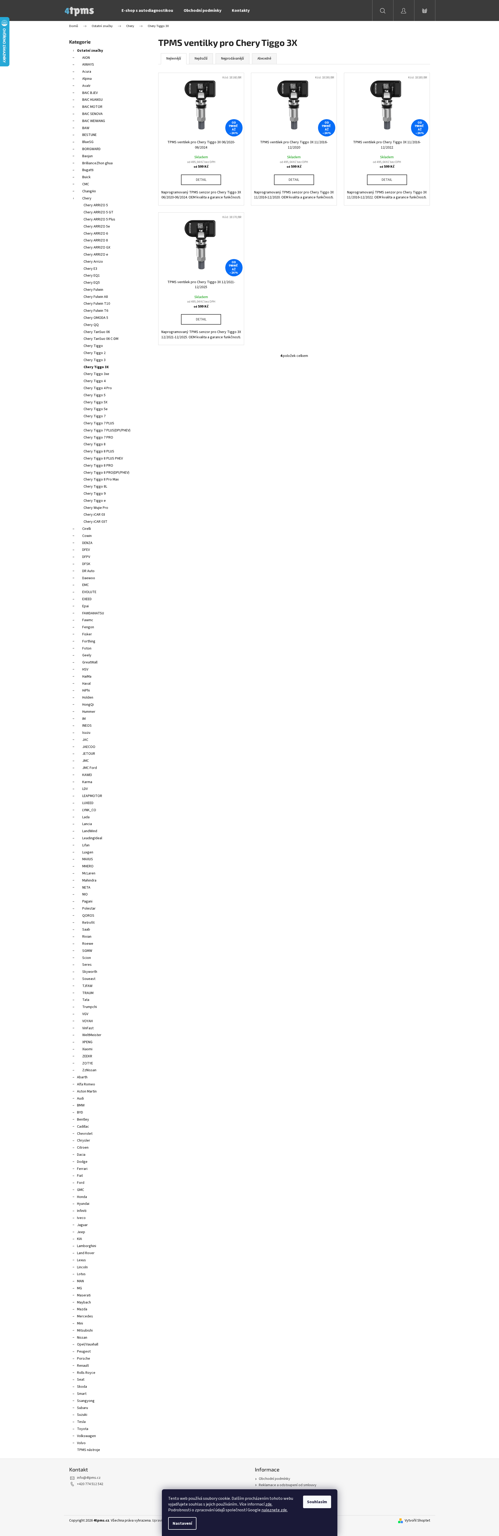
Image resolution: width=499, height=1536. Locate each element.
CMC (85, 184)
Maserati (84, 1295)
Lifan (86, 845)
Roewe (87, 943)
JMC (85, 760)
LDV (85, 788)
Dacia (81, 1154)
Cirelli (86, 528)
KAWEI (87, 775)
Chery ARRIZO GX (97, 247)
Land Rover (86, 1253)
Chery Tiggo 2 (95, 353)
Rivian (86, 936)
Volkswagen (86, 1436)
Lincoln (82, 1267)
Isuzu (86, 732)
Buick (86, 177)
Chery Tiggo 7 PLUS (99, 423)
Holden (87, 697)
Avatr (86, 85)
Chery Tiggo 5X (95, 402)
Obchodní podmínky (274, 1478)
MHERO (88, 866)
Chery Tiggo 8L (95, 486)
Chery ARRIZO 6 (96, 233)
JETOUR (88, 753)
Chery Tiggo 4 (95, 381)
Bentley (83, 1119)
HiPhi (86, 690)
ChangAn (89, 191)
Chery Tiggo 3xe (96, 374)
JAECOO (88, 746)
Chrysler (83, 1140)
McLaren (88, 873)
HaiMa (86, 676)
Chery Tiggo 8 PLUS (99, 451)
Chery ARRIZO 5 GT (98, 212)
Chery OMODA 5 (96, 317)
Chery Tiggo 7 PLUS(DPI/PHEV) (107, 430)
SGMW (87, 950)
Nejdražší (201, 58)
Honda (82, 1197)
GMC (80, 1189)
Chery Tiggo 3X (96, 367)
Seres (87, 964)
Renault (83, 1365)
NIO (85, 894)
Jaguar (82, 1225)
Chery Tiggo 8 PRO (98, 465)
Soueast (88, 978)
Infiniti (81, 1210)
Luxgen (87, 852)
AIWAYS (88, 64)
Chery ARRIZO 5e (97, 226)
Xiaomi (87, 1049)
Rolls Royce (86, 1372)
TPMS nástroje (88, 1450)
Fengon (88, 627)
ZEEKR (87, 1056)
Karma (87, 782)
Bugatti (88, 170)
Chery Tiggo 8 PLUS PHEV (103, 458)
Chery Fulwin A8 (96, 296)
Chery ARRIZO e (96, 254)
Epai (85, 606)
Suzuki (82, 1414)
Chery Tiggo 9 (95, 493)
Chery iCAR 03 (94, 514)
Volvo (81, 1443)
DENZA (87, 543)
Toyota (82, 1429)
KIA (79, 1239)
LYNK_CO (89, 810)
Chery (86, 198)
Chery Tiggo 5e (96, 409)
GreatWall (89, 662)
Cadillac (83, 1126)
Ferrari (82, 1168)
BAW (85, 128)
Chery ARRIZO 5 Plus (99, 219)
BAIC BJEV (90, 93)
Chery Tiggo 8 (95, 444)
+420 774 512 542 (90, 1484)
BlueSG (88, 142)
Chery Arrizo (93, 261)
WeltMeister (91, 1035)
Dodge (82, 1161)
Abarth (82, 1077)
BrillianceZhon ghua (97, 163)
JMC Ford (89, 767)
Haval (86, 683)
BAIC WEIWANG (93, 121)
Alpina (87, 78)
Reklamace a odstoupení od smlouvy (287, 1485)
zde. (268, 1504)
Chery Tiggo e (95, 500)
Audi (80, 1098)
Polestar (89, 908)
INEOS (87, 725)
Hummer (88, 711)
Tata (85, 999)
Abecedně (264, 58)
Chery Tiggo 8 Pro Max (101, 479)
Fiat (80, 1175)
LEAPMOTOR (92, 796)
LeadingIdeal (92, 838)
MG (79, 1288)
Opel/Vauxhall (87, 1344)
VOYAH (87, 1021)
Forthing (88, 641)
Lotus (81, 1274)
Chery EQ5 (92, 282)
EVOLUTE (89, 592)
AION (86, 57)
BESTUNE (89, 135)
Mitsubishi (85, 1330)
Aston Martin (87, 1091)
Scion (86, 957)
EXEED (87, 599)
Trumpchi (89, 1007)
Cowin (87, 536)
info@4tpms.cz (89, 1477)
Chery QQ (91, 325)
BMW (81, 1105)
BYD (80, 1112)
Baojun (87, 156)
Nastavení (182, 1523)
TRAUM (88, 993)
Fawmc (87, 620)
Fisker (87, 634)
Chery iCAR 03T (95, 521)
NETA (86, 887)
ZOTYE (87, 1063)
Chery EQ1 (92, 275)
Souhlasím (317, 1502)
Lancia (87, 824)
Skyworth (89, 971)
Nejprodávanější (232, 58)
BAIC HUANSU (92, 99)
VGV (85, 1014)
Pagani (87, 901)
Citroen (83, 1147)
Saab (86, 929)
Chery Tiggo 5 (95, 395)
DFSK (86, 564)
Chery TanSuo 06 (97, 332)
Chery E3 (90, 268)
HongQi (88, 704)
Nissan (82, 1337)
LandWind (89, 831)
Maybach (84, 1302)
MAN (80, 1281)
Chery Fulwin (93, 289)
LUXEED (88, 803)
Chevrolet (84, 1133)
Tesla (81, 1421)
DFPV (86, 556)
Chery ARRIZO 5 (96, 205)
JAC (85, 739)
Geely (86, 655)
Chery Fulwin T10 (97, 303)
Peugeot (84, 1351)
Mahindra (89, 880)
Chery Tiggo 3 (95, 360)
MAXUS (87, 859)
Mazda (82, 1309)
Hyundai (83, 1203)
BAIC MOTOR (92, 106)
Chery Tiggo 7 (95, 416)
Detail (201, 179)
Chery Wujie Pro (96, 507)
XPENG (87, 1042)
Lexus (81, 1260)
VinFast (88, 1028)
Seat (80, 1379)
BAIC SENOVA (92, 114)
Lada (86, 817)
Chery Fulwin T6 (96, 310)
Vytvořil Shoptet (417, 1520)
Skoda (82, 1386)
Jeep (81, 1232)
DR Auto (88, 571)
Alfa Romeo (86, 1084)
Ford (80, 1182)
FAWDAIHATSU (93, 613)
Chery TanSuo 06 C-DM (101, 338)
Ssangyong (86, 1400)
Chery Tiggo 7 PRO (98, 437)
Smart (81, 1393)
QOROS (88, 915)
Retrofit (88, 922)
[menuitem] (147, 10)
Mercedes (85, 1316)
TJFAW (87, 986)
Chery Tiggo (93, 346)
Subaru (82, 1408)
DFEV (86, 549)
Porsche (83, 1358)
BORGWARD (91, 149)
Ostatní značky (90, 50)
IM (84, 718)
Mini (80, 1323)
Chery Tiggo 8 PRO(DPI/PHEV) (106, 472)
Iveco (81, 1218)
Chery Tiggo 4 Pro (98, 388)
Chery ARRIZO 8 (96, 240)
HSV (85, 669)
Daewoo (88, 578)
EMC (85, 585)
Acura (86, 71)
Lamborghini (86, 1246)
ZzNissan (89, 1070)
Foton (86, 648)
